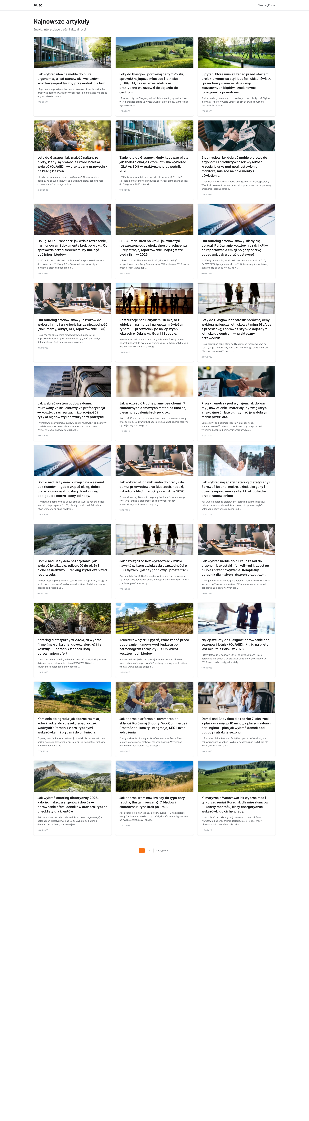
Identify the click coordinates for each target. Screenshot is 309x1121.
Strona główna (267, 5)
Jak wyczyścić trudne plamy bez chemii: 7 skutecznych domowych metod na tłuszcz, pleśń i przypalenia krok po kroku (152, 407)
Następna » (162, 850)
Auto (37, 5)
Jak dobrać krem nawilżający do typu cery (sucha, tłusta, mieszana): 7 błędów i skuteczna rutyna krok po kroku (152, 802)
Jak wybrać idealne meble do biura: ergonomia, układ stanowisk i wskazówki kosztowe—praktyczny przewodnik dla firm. (71, 78)
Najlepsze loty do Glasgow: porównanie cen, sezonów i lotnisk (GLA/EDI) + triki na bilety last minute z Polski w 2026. (235, 644)
